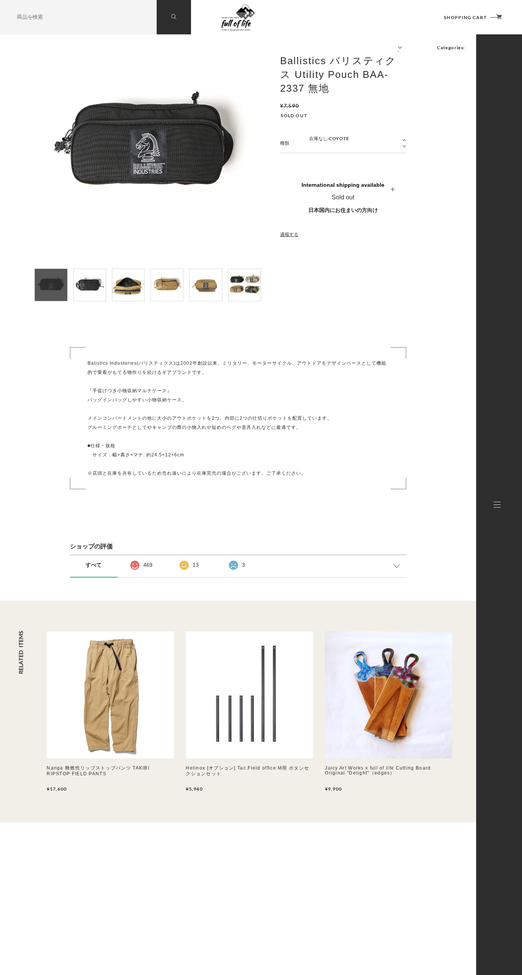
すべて (94, 565)
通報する (289, 234)
